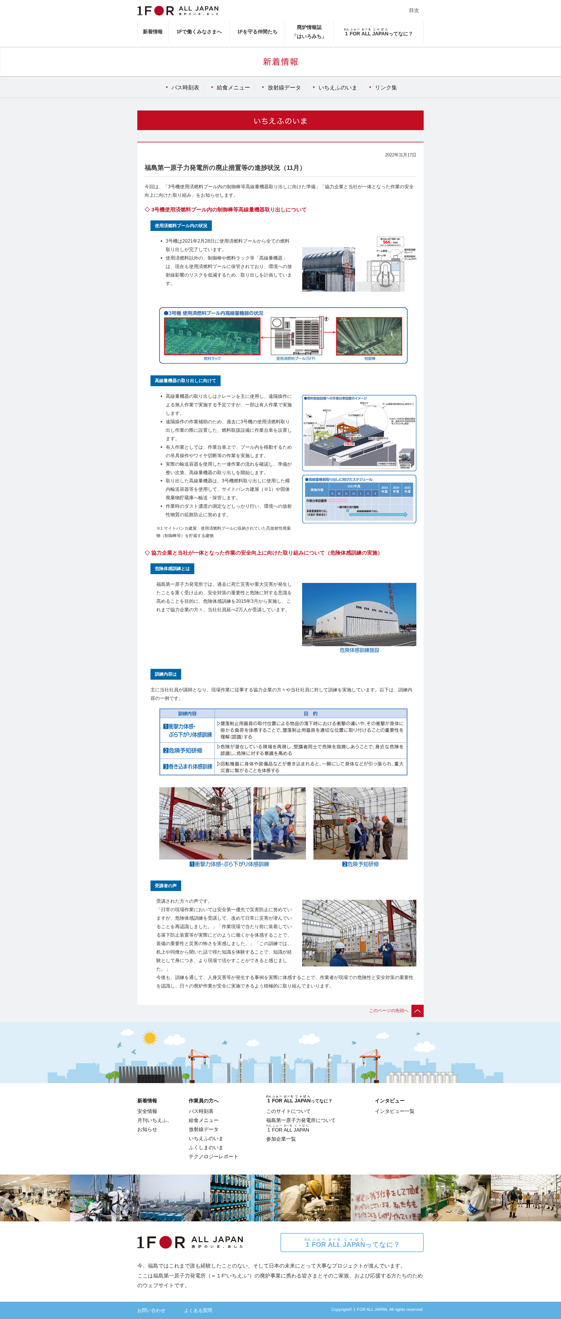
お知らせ (147, 1129)
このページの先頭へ (388, 1010)
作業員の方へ (204, 1101)
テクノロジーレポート (213, 1156)
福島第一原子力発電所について (301, 1120)
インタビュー (390, 1101)
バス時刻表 (185, 87)
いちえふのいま (337, 87)
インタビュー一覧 (395, 1111)
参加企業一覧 (281, 1139)
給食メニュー (233, 87)
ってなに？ (352, 1242)
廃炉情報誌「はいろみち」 (309, 31)
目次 (414, 10)
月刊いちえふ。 (154, 1120)
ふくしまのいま (206, 1147)
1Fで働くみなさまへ (199, 31)
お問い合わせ (151, 1310)
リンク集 (386, 87)
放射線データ (284, 87)
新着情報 (153, 31)
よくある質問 (198, 1310)
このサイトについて (288, 1111)
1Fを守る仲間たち (257, 31)
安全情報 (147, 1111)
